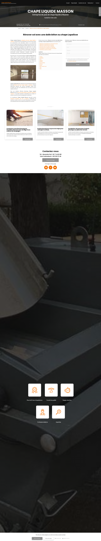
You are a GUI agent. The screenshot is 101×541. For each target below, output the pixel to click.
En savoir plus (27, 139)
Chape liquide (74, 2)
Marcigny (41, 61)
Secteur (23, 28)
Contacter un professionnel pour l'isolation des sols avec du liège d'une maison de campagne (18, 130)
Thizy (40, 67)
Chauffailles (41, 57)
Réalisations (90, 2)
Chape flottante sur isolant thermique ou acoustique (48, 48)
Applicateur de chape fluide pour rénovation (47, 44)
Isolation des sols (82, 2)
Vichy (40, 68)
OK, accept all (37, 538)
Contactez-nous (81, 24)
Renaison (41, 63)
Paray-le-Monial (42, 62)
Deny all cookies (49, 538)
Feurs (40, 59)
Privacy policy (66, 538)
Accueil (67, 2)
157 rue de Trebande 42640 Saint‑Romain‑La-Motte (51, 24)
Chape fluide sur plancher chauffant (45, 49)
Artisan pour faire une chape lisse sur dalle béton (47, 47)
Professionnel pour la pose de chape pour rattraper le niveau (50, 129)
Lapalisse (27, 28)
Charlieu (41, 56)
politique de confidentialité (72, 61)
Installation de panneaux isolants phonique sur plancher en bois (78, 129)
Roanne (41, 65)
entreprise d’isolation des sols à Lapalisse (19, 98)
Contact (97, 2)
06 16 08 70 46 (27, 25)
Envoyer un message (50, 160)
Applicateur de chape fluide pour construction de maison (49, 43)
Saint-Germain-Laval (43, 66)
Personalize (58, 538)
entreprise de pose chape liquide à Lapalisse (23, 84)
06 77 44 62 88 (26, 24)
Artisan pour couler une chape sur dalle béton (47, 46)
